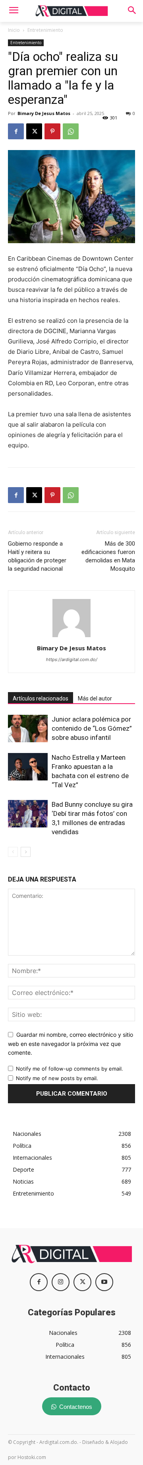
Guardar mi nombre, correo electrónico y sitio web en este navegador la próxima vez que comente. (70, 1043)
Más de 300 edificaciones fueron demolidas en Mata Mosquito (108, 556)
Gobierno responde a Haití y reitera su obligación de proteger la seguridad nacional (37, 556)
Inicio (14, 30)
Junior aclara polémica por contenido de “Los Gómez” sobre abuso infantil (92, 728)
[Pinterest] (52, 131)
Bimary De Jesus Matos (43, 113)
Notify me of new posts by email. (57, 1078)
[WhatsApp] (71, 131)
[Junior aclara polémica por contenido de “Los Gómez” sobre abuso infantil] (28, 728)
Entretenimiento (45, 30)
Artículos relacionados (40, 698)
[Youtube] (104, 1282)
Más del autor (95, 698)
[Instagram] (61, 1282)
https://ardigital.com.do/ (71, 659)
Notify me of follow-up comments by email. (69, 1068)
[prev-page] (13, 852)
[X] (34, 131)
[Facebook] (16, 131)
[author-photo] (71, 637)
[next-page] (26, 852)
